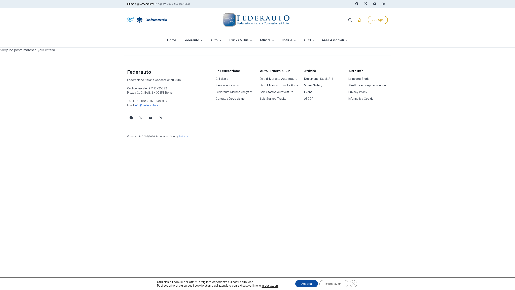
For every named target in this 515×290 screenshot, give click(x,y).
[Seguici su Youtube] (150, 118)
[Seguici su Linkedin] (160, 118)
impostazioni (270, 285)
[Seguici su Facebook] (131, 118)
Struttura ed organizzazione (367, 85)
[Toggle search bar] (350, 20)
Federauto (139, 72)
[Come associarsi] (360, 20)
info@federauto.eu (147, 105)
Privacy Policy (357, 92)
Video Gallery (313, 85)
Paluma (183, 136)
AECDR (308, 40)
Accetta (306, 283)
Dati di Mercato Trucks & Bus (279, 85)
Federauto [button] (191, 40)
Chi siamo (222, 78)
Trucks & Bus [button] (238, 40)
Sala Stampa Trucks (273, 98)
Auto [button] (214, 40)
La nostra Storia (358, 78)
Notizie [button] (286, 40)
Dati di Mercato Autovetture (278, 78)
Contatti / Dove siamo (230, 98)
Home (171, 40)
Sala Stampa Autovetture (276, 92)
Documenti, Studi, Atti (318, 78)
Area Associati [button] (333, 40)
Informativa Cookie (361, 98)
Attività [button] (265, 40)
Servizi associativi (227, 85)
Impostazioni (333, 283)
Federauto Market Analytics (234, 92)
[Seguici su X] (141, 118)
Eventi (308, 92)
